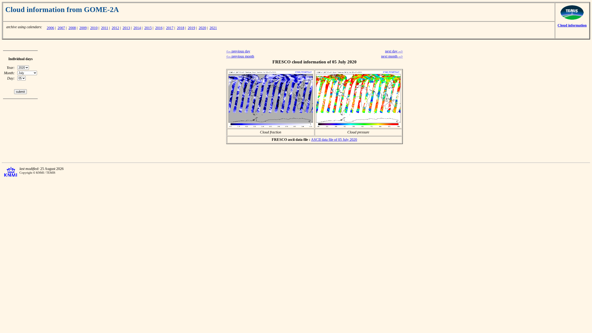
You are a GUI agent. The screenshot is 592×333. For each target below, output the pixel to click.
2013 (126, 28)
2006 (50, 28)
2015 (148, 28)
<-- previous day (238, 51)
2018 (180, 28)
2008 (72, 28)
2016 (159, 28)
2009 (83, 28)
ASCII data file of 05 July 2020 (334, 140)
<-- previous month (240, 56)
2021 (213, 28)
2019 (191, 28)
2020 (202, 28)
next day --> (394, 51)
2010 (94, 28)
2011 (104, 28)
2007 (61, 28)
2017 (169, 28)
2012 (115, 28)
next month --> (392, 56)
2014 (137, 28)
